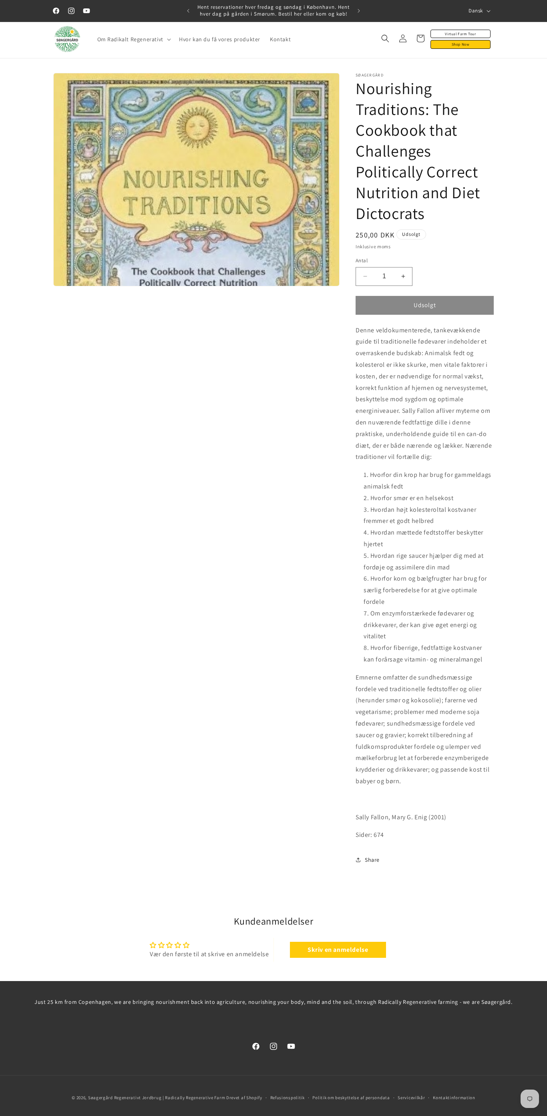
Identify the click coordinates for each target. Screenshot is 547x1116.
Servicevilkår (411, 1097)
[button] (133, 39)
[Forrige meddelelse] (188, 10)
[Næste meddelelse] (359, 10)
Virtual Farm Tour (460, 33)
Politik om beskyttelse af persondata (351, 1097)
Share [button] (372, 859)
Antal (362, 260)
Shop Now (461, 44)
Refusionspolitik (287, 1097)
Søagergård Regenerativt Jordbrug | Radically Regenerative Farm (156, 1097)
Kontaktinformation (454, 1097)
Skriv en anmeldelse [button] (338, 949)
